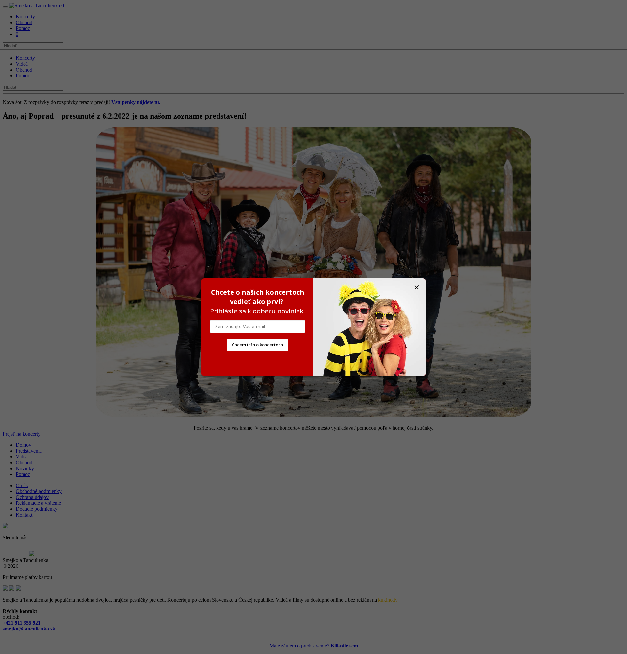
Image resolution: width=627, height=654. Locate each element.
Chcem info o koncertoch (257, 345)
